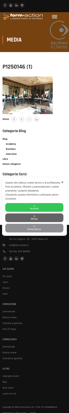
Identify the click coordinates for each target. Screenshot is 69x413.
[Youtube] (10, 5)
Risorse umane (9, 352)
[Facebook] (14, 119)
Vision (5, 282)
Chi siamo (7, 276)
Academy (11, 144)
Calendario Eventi (11, 376)
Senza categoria (11, 164)
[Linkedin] (16, 5)
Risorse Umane (10, 317)
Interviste (11, 154)
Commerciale (9, 311)
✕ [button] (62, 182)
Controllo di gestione (12, 323)
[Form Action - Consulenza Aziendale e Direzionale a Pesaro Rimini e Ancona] (23, 16)
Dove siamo (8, 387)
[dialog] (34, 206)
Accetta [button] (34, 208)
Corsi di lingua (9, 329)
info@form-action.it (18, 245)
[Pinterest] (29, 119)
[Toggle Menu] (54, 16)
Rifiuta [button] (34, 218)
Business (11, 149)
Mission (6, 288)
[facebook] (5, 5)
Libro (5, 159)
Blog (5, 139)
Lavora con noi (9, 393)
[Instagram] (22, 5)
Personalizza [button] (34, 229)
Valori (5, 293)
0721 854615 (24, 251)
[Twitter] (21, 119)
